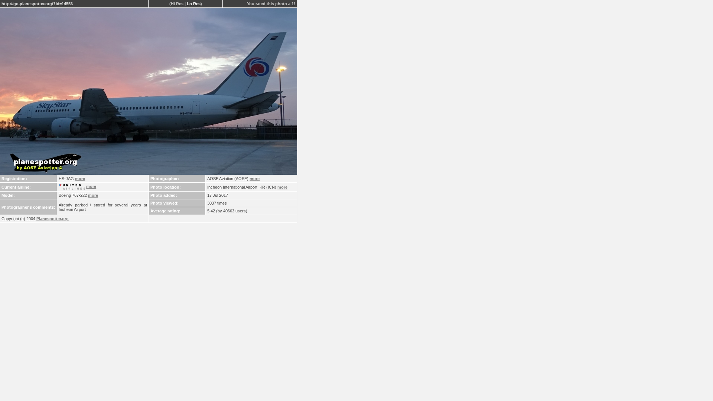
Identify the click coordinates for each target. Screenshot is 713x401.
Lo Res (194, 3)
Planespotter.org (52, 218)
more (80, 178)
